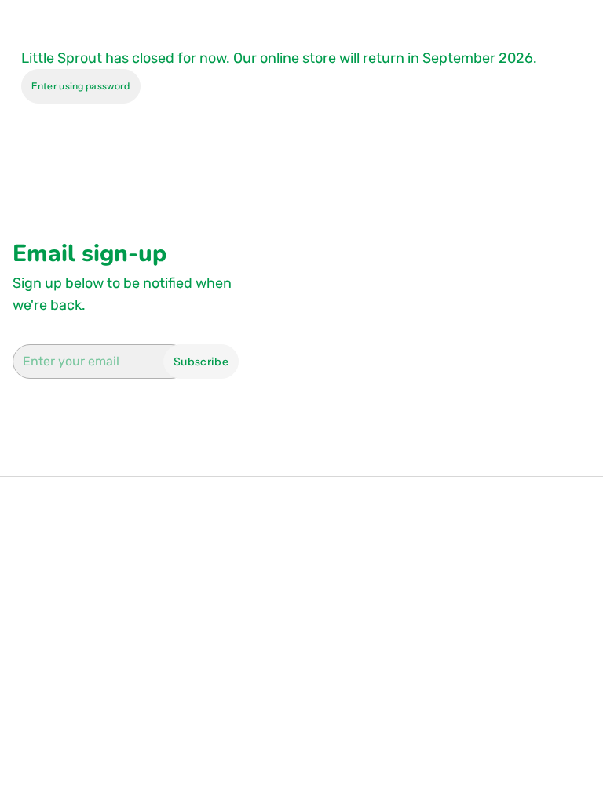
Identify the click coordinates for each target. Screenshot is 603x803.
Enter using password (80, 86)
